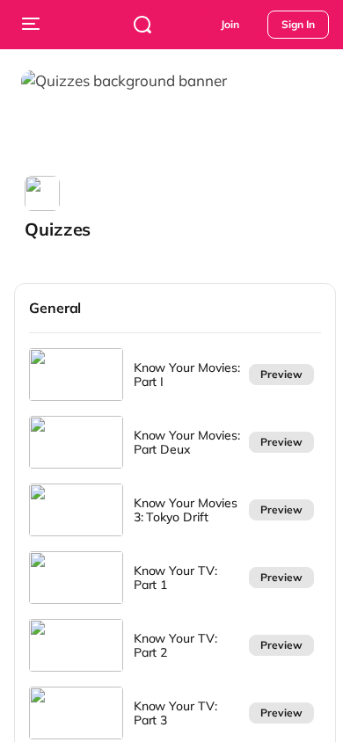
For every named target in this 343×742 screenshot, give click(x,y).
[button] (61, 208)
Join (230, 24)
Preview (281, 374)
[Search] (142, 25)
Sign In (298, 24)
